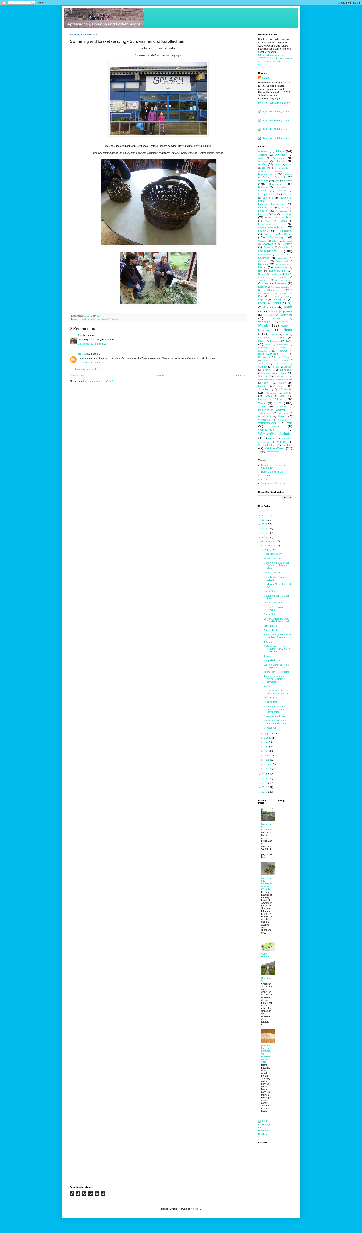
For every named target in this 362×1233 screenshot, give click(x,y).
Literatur (276, 303)
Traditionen (264, 413)
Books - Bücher (272, 630)
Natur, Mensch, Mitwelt (272, 471)
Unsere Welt (264, 416)
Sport (98, 319)
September (270, 733)
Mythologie (264, 330)
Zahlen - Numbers (273, 558)
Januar (268, 768)
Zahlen (288, 445)
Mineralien (269, 315)
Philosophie (275, 341)
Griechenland (281, 261)
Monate (276, 318)
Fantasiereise (281, 211)
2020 (265, 515)
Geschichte (267, 251)
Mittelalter (286, 314)
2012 (265, 783)
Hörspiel (262, 274)
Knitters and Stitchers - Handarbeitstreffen (275, 722)
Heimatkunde (282, 264)
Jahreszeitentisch (283, 280)
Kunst (261, 296)
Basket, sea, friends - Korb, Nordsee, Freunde (277, 636)
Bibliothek (288, 174)
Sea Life (268, 641)
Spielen (262, 385)
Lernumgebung (279, 299)
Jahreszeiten (264, 280)
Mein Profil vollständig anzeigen (274, 103)
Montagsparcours (267, 321)
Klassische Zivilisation (280, 287)
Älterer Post (240, 375)
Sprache (263, 389)
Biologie (263, 180)
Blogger (196, 1209)
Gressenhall (270, 728)
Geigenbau (287, 241)
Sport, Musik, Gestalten (273, 483)
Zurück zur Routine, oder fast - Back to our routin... (278, 620)
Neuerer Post (77, 375)
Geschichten (264, 254)
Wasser (276, 426)
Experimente (265, 207)
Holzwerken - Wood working (274, 608)
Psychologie (263, 348)
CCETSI (82, 354)
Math (288, 307)
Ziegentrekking (271, 452)
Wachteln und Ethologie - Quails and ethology (266, 883)
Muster (284, 326)
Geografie (268, 243)
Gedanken (263, 241)
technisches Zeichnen (271, 399)
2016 (265, 533)
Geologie (287, 244)
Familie (262, 210)
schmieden (283, 360)
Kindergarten (280, 283)
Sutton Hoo (269, 591)
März (267, 760)
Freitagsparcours (265, 228)
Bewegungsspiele (267, 174)
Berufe (266, 167)
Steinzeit (287, 393)
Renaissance (264, 357)
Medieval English (275, 312)
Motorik (285, 321)
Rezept (277, 357)
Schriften (262, 367)
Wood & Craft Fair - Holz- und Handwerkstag (276, 666)
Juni (266, 746)
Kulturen (283, 293)
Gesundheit (264, 258)
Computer (282, 191)
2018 (265, 524)
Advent (280, 151)
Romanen (288, 357)
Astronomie (280, 161)
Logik (289, 303)
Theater (262, 403)
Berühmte (283, 168)
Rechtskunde (264, 351)
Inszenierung (280, 277)
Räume (283, 348)
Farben (262, 214)
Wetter (271, 438)
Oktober (268, 550)
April (267, 755)
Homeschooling (277, 270)
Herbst (262, 267)
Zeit (260, 452)
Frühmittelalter (285, 230)
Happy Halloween (273, 554)
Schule (276, 367)
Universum (283, 413)
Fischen (283, 221)
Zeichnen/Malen (274, 448)
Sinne (284, 373)
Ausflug (262, 164)
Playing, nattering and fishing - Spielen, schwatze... (275, 679)
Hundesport (276, 274)
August (268, 738)
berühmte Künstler (270, 171)
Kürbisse (275, 296)
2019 (265, 520)
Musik (263, 325)
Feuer (268, 221)
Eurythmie (268, 198)
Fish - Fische (270, 626)
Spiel (266, 382)
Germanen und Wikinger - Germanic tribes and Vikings (277, 565)
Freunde (91, 319)
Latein (286, 296)
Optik (285, 334)
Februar (268, 764)
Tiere (278, 403)
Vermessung (264, 420)
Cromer (268, 656)
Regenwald (282, 351)
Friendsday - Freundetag (276, 672)
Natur (287, 330)
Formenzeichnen (267, 224)
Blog (277, 181)
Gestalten (283, 255)
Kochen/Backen (267, 289)
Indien (261, 277)
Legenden (262, 299)
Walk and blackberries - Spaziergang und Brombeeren (276, 709)
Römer (266, 360)
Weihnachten (266, 429)
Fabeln (285, 208)
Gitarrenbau (263, 261)
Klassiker (262, 287)
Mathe (264, 479)
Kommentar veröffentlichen (88, 369)
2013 (265, 778)
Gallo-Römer (270, 234)
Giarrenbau (283, 258)
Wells (267, 686)
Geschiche (283, 247)
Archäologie (279, 158)
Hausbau (263, 264)
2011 (265, 787)
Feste (288, 217)
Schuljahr (288, 367)
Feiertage (286, 214)
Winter (281, 441)
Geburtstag (276, 237)
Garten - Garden (272, 572)
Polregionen (282, 344)
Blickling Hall (270, 702)
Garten (288, 234)
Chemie (262, 190)
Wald (289, 422)
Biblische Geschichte (274, 177)
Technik (282, 396)
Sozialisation (281, 376)
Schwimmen (286, 370)
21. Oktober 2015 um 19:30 (92, 362)
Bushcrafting (281, 187)
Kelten (266, 283)
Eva (80, 335)
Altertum (262, 155)
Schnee (262, 363)
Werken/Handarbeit (111, 319)
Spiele (282, 383)
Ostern (281, 337)
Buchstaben (276, 183)
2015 (265, 537)
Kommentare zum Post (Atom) (97, 381)
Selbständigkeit (270, 373)
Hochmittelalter (281, 267)
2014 (265, 774)
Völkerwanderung (267, 423)
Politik (268, 344)
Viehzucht (282, 420)
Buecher (262, 187)
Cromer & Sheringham (275, 716)
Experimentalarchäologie (271, 204)
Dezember (270, 541)
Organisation (264, 338)
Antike (261, 158)
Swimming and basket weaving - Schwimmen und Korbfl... (277, 649)
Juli (266, 742)
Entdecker (287, 195)
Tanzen (268, 396)
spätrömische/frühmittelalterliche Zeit (275, 379)
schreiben (279, 363)
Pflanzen (262, 341)
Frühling (263, 230)
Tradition (282, 407)
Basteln (289, 165)
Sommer (262, 376)
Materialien (269, 307)
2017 (265, 528)
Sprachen (286, 389)
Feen (274, 214)
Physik (288, 340)
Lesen (262, 302)
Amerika (280, 154)
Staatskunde (272, 393)
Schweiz (267, 370)
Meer (289, 311)
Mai (266, 751)
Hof (260, 271)
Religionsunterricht (268, 354)
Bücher (288, 180)
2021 (265, 511)
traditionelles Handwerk (272, 409)
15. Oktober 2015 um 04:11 (92, 344)
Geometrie (268, 247)
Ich (287, 274)
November (273, 334)
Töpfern (262, 406)
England (82, 319)
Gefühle (275, 241)
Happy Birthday (272, 660)
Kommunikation (265, 293)
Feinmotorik (271, 217)
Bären (277, 164)
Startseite (159, 375)
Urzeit (281, 416)
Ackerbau (263, 151)
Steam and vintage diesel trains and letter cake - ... (278, 692)
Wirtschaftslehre (266, 445)
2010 (265, 792)
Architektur (263, 161)
